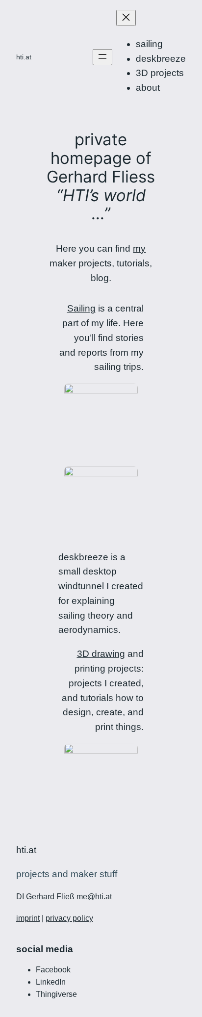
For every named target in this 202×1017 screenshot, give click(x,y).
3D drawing (101, 654)
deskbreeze (83, 557)
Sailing (81, 308)
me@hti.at (94, 896)
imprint (28, 918)
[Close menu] (126, 18)
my (139, 248)
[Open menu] (102, 57)
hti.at (23, 57)
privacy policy (69, 918)
